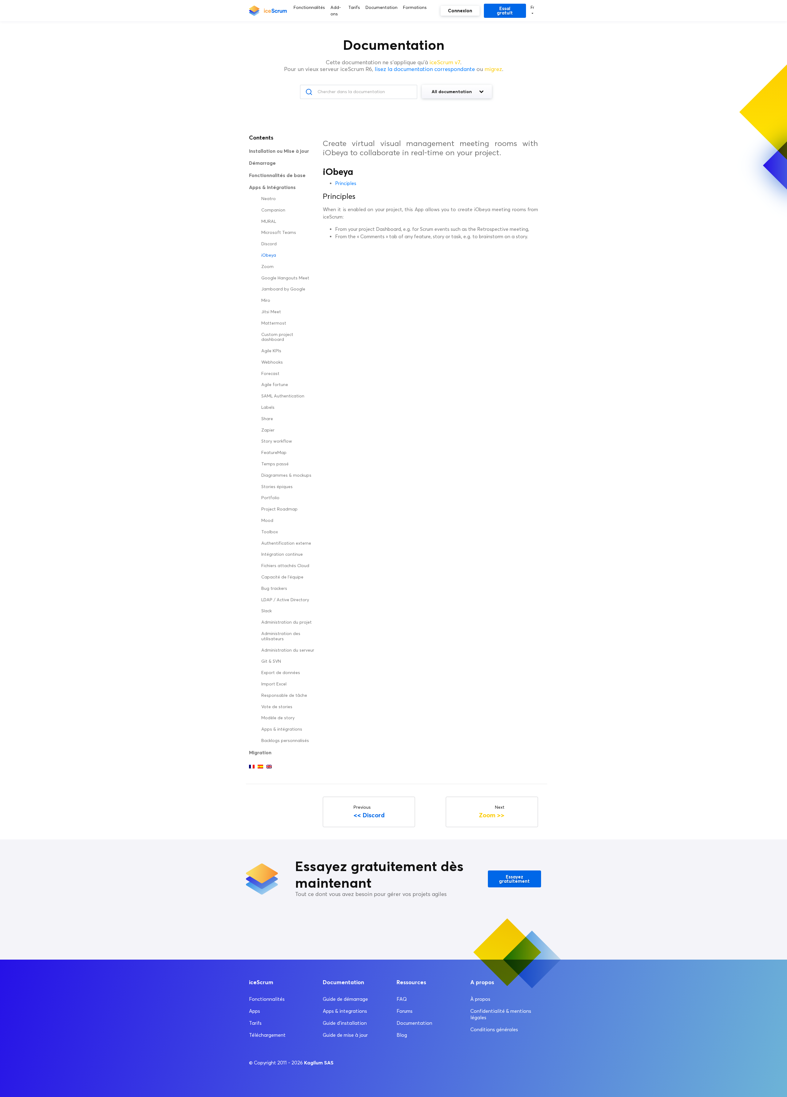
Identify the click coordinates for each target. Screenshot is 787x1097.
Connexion (460, 11)
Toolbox (269, 532)
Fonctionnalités (267, 999)
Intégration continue (282, 554)
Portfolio (270, 497)
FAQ (402, 999)
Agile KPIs (271, 350)
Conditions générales (494, 1029)
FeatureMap (274, 452)
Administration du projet (286, 622)
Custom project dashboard (277, 337)
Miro (265, 300)
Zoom (267, 266)
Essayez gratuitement (514, 879)
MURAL (268, 221)
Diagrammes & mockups (286, 475)
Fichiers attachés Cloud (285, 565)
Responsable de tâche (284, 695)
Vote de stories (276, 706)
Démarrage (262, 163)
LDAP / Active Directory (285, 599)
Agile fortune (274, 384)
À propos (480, 999)
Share (267, 418)
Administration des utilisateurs (280, 636)
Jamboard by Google (283, 289)
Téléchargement (267, 1035)
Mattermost (273, 323)
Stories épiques (277, 486)
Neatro (268, 198)
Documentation (414, 1023)
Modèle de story (278, 717)
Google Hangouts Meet (285, 278)
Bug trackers (274, 588)
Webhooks (272, 362)
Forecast (270, 373)
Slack (266, 611)
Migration (260, 752)
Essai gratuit (505, 11)
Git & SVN (271, 661)
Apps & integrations (345, 1011)
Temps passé (275, 464)
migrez (493, 69)
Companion (273, 210)
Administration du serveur (287, 650)
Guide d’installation (345, 1023)
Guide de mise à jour (345, 1035)
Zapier (268, 430)
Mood (267, 520)
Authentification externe (286, 543)
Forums (405, 1011)
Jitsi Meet (271, 311)
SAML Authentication (282, 396)
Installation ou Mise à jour (279, 151)
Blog (402, 1035)
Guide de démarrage (345, 999)
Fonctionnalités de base (277, 175)
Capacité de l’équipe (282, 577)
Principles (345, 183)
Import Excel (274, 684)
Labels (268, 407)
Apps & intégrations (281, 729)
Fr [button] (532, 7)
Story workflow (276, 441)
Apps (254, 1011)
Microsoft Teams (278, 232)
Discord (269, 244)
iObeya (268, 255)
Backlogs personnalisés (285, 740)
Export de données (280, 672)
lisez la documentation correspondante (425, 69)
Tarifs (255, 1023)
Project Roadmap (279, 509)
